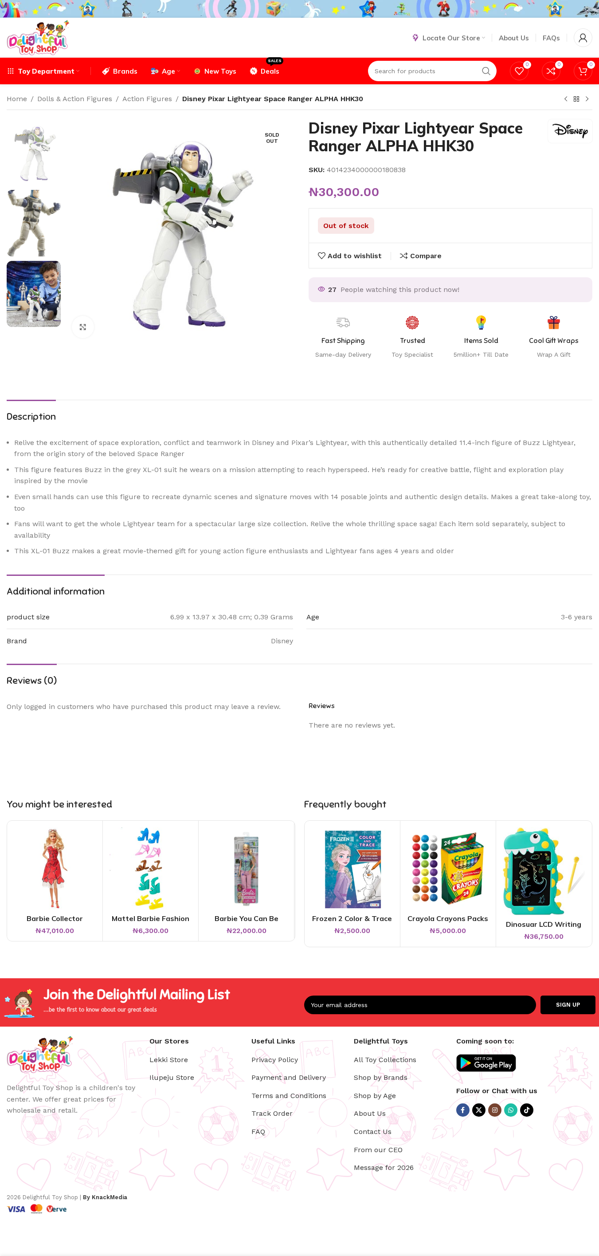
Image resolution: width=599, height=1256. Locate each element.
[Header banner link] (299, 9)
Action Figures (147, 98)
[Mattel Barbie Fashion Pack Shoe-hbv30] (151, 868)
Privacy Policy (274, 1059)
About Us (370, 1113)
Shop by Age (375, 1095)
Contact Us (373, 1131)
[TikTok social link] (526, 1110)
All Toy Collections (385, 1059)
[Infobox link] (554, 337)
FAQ (258, 1131)
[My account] (583, 38)
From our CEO (378, 1150)
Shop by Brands (380, 1077)
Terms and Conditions (288, 1095)
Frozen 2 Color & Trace (352, 918)
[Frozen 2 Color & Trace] (352, 868)
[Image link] (40, 1054)
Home (17, 98)
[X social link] (478, 1110)
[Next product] (587, 99)
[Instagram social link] (494, 1110)
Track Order (272, 1113)
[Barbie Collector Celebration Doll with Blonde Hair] (55, 868)
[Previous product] (565, 99)
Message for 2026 (384, 1167)
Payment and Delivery (288, 1077)
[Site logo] (38, 37)
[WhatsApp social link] (510, 1110)
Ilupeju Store (171, 1077)
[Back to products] (576, 99)
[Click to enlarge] (83, 327)
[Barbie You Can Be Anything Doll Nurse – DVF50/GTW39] (246, 868)
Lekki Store (168, 1059)
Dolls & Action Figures (74, 98)
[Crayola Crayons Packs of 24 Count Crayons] (448, 868)
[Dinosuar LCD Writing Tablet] (544, 871)
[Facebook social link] (463, 1110)
